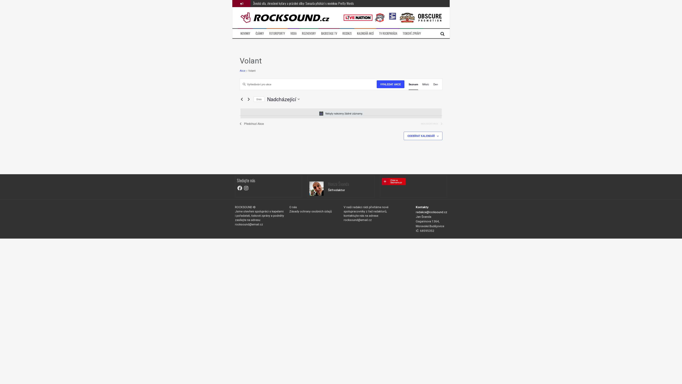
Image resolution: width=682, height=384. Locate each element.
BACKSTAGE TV (329, 33)
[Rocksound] (284, 17)
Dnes (259, 99)
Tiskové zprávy (412, 33)
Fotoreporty (277, 33)
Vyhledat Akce (390, 84)
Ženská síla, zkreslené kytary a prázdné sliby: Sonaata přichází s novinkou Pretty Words (303, 3)
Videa (293, 33)
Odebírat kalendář (421, 136)
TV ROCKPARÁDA (388, 33)
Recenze (347, 33)
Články (260, 33)
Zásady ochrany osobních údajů (310, 211)
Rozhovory (309, 33)
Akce (242, 70)
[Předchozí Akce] (242, 99)
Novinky (245, 33)
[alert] (341, 113)
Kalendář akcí (365, 33)
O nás (293, 207)
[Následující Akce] (249, 99)
